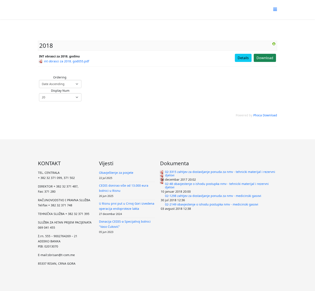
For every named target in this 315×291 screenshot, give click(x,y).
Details (243, 58)
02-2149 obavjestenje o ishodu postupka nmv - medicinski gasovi (211, 204)
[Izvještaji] (274, 44)
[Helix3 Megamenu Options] (275, 9)
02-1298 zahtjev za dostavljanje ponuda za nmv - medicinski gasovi (213, 196)
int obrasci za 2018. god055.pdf (66, 61)
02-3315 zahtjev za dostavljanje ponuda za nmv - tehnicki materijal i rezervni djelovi (220, 173)
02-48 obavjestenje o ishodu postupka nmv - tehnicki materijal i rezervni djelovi (217, 185)
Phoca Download (265, 115)
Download (264, 58)
